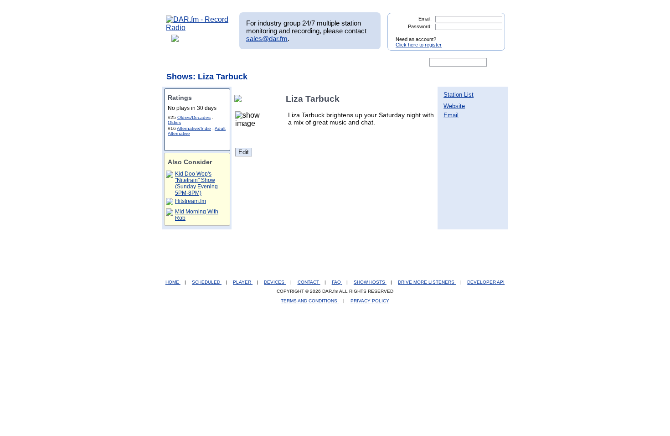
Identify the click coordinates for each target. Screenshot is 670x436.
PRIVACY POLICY (369, 300)
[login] (490, 35)
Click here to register (419, 44)
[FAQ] (342, 62)
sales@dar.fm (267, 38)
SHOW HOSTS (370, 282)
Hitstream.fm (190, 201)
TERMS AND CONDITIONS (310, 300)
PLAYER (243, 282)
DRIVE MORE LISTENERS (427, 282)
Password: (420, 26)
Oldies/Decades (194, 117)
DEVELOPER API (486, 282)
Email (451, 115)
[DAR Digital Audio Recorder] (181, 62)
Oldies (174, 122)
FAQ (337, 282)
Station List (458, 94)
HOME (172, 282)
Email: (425, 18)
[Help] (308, 62)
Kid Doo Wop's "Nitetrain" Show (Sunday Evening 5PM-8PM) (196, 183)
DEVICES (275, 282)
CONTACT (309, 282)
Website (454, 106)
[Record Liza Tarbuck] (240, 99)
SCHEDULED (207, 282)
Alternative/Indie (194, 128)
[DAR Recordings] (226, 62)
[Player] (270, 62)
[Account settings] (379, 62)
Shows (179, 76)
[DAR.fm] (197, 27)
